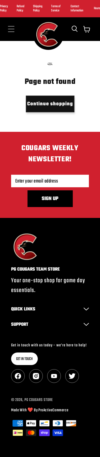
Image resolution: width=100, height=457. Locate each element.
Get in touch (24, 359)
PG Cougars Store (38, 400)
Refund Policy (20, 8)
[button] (11, 29)
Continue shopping (50, 104)
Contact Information (77, 8)
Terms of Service (55, 8)
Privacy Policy (4, 8)
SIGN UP (50, 199)
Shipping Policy (37, 8)
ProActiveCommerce (53, 410)
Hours (97, 8)
